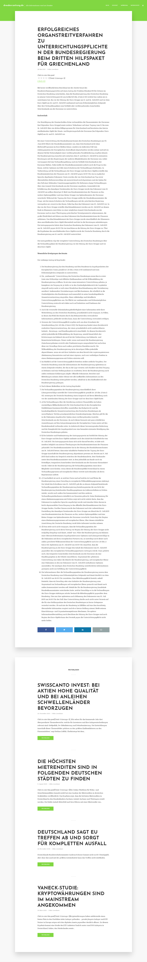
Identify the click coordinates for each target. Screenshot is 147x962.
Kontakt (115, 5)
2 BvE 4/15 (41, 81)
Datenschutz (135, 5)
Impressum (124, 5)
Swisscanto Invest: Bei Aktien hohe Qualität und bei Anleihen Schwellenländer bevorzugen (69, 697)
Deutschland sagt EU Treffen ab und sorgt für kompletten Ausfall (72, 838)
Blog (107, 5)
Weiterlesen (46, 738)
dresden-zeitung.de (14, 5)
